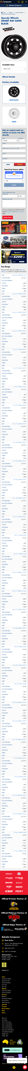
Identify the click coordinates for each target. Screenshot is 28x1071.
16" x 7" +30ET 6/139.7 (19, 609)
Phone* (10, 148)
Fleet (3, 1010)
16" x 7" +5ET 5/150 (20, 535)
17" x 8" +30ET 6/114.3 (19, 814)
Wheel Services (6, 1002)
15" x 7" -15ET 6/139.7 (19, 368)
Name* (4, 143)
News (3, 1012)
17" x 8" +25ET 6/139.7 (19, 795)
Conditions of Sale (20, 1063)
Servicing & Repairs (7, 998)
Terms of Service (20, 211)
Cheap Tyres (5, 1036)
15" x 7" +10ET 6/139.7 (19, 424)
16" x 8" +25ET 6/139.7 (19, 721)
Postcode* (5, 158)
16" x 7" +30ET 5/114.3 (19, 572)
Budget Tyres (5, 1034)
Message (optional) (7, 199)
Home (4, 12)
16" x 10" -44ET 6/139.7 (19, 739)
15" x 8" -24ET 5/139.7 (19, 442)
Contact (4, 1006)
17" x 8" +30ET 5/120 (20, 832)
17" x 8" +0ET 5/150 (20, 777)
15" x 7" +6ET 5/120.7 (19, 405)
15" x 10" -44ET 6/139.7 (19, 498)
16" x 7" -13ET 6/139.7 (19, 517)
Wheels (4, 988)
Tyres (3, 977)
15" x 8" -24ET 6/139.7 (19, 461)
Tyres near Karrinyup (7, 1028)
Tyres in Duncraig (6, 1022)
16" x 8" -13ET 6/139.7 (19, 665)
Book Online (6, 1008)
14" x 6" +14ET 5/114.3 (19, 275)
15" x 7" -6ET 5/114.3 (20, 387)
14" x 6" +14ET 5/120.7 (19, 294)
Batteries (4, 996)
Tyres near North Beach (8, 1030)
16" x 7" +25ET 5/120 (20, 554)
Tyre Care (4, 984)
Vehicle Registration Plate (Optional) (8, 193)
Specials (4, 1004)
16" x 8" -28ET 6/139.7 (19, 628)
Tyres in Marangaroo (7, 1026)
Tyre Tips (4, 986)
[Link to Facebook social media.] (14, 1067)
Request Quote (7, 217)
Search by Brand (6, 983)
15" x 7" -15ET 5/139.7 (19, 349)
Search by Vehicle (6, 979)
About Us (4, 1018)
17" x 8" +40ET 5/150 (20, 851)
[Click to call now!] (18, 2)
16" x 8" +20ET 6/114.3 (19, 702)
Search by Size (6, 981)
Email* (4, 153)
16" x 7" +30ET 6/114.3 (19, 591)
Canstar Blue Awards (7, 1032)
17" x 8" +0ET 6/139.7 (19, 758)
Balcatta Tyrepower (15, 5)
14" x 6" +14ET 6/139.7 (19, 331)
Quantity (21, 138)
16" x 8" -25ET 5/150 (20, 647)
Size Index (4, 1020)
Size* (3, 138)
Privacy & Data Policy (10, 1063)
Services (4, 994)
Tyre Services (5, 1000)
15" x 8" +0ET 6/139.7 (19, 479)
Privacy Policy (9, 211)
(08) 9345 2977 (10, 948)
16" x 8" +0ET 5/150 (20, 684)
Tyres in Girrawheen (7, 1024)
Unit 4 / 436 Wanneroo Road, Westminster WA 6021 (14, 944)
